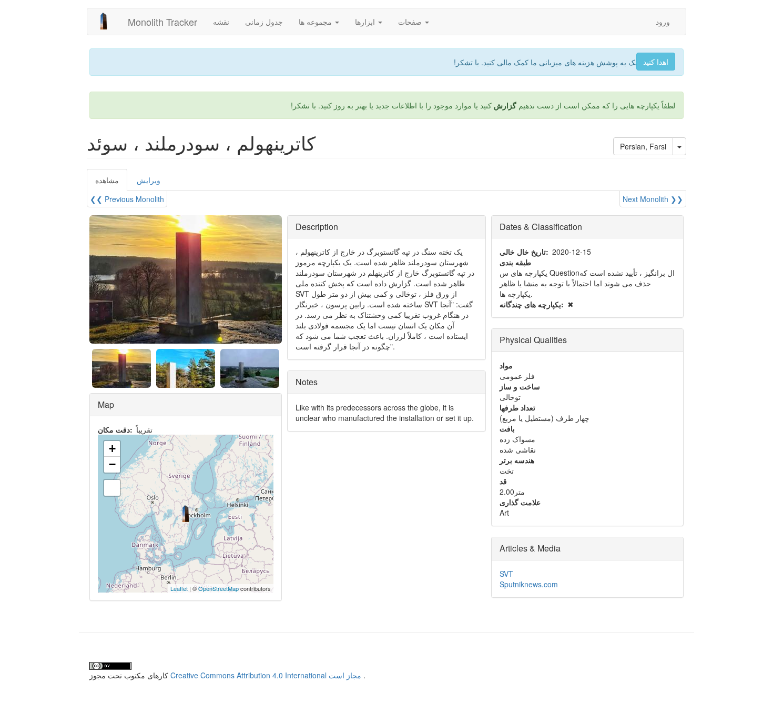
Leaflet (179, 588)
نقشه (221, 21)
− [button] (112, 464)
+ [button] (112, 448)
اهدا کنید (655, 61)
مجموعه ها (316, 21)
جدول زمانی (264, 21)
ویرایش (148, 180)
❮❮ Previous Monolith (127, 199)
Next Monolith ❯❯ (653, 199)
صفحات (411, 21)
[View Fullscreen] (112, 488)
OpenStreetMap (218, 588)
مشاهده (111, 183)
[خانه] (107, 21)
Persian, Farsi (643, 146)
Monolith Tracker (162, 21)
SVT (506, 573)
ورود (663, 21)
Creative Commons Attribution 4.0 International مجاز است (265, 675)
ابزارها (366, 21)
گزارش (505, 105)
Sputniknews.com (529, 584)
